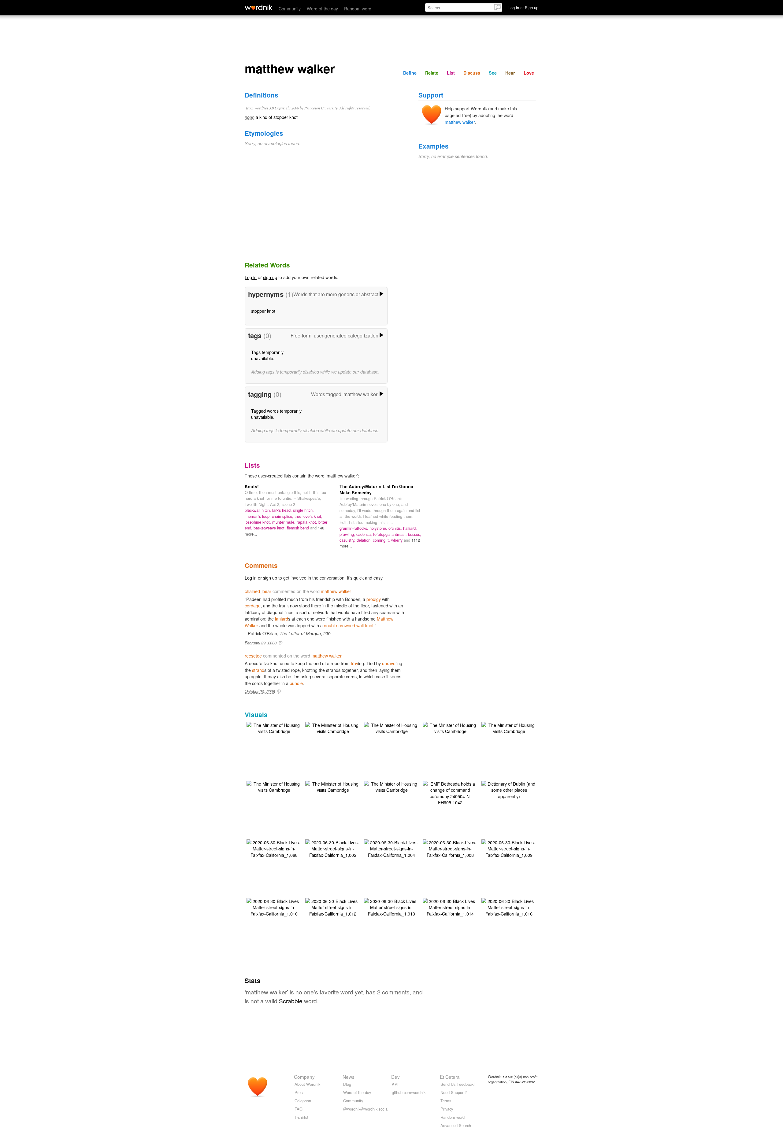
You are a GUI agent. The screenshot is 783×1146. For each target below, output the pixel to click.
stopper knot (263, 311)
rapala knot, (307, 522)
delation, (365, 540)
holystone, (378, 528)
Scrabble (290, 1001)
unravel (389, 663)
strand (258, 670)
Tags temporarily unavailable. (267, 355)
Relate (431, 73)
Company (304, 1076)
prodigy (373, 599)
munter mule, (284, 522)
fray (354, 663)
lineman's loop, (258, 516)
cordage (253, 605)
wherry (397, 540)
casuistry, (348, 540)
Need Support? (453, 1092)
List (451, 73)
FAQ (298, 1109)
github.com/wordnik (408, 1092)
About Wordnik (307, 1084)
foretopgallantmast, (390, 534)
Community (290, 8)
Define (410, 73)
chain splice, (283, 516)
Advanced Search (455, 1125)
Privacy (446, 1109)
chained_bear (258, 591)
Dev (395, 1076)
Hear (510, 73)
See (493, 73)
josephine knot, (258, 522)
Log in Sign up (523, 7)
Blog (347, 1084)
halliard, (410, 528)
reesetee (253, 655)
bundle (296, 683)
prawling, (348, 534)
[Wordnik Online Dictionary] (259, 7)
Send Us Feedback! (457, 1084)
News (348, 1076)
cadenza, (364, 534)
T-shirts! (301, 1117)
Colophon (303, 1101)
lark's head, (282, 510)
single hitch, (303, 510)
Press (299, 1092)
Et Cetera (450, 1076)
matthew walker (460, 122)
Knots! (252, 486)
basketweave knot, (270, 528)
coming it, (382, 540)
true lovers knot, (308, 516)
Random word (357, 8)
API (395, 1084)
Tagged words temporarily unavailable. (276, 413)
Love (529, 73)
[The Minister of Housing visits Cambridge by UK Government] (274, 727)
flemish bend (298, 528)
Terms (445, 1101)
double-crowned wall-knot (348, 625)
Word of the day (322, 8)
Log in (251, 277)
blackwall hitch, (258, 510)
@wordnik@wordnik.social (365, 1109)
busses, (414, 534)
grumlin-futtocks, (354, 528)
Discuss (471, 73)
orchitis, (395, 528)
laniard (281, 618)
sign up (270, 277)
